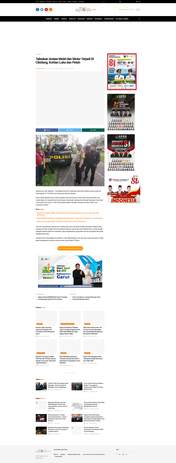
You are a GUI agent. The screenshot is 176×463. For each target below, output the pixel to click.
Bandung (55, 1)
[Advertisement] (88, 38)
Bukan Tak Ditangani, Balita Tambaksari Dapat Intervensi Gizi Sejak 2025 (61, 221)
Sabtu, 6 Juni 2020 (53, 68)
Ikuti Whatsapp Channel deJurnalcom (70, 248)
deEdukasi (81, 19)
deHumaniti (98, 19)
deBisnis (89, 19)
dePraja (64, 19)
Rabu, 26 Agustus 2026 (43, 336)
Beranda (49, 19)
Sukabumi (74, 1)
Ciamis (60, 1)
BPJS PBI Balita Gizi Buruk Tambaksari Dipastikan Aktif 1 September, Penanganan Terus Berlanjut (69, 218)
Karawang (42, 1)
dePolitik (72, 19)
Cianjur (64, 1)
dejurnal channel (122, 19)
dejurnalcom (40, 68)
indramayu (81, 1)
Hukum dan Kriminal (67, 324)
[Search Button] (120, 1)
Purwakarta (48, 1)
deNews (56, 19)
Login (138, 1)
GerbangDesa (109, 19)
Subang (69, 1)
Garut (37, 1)
